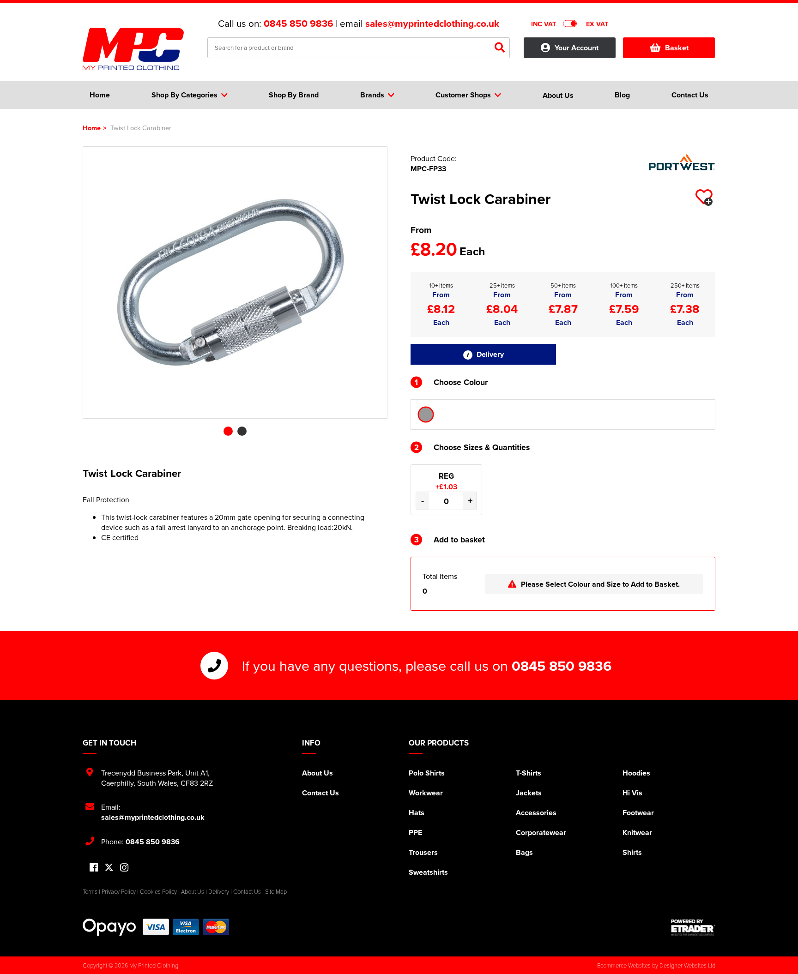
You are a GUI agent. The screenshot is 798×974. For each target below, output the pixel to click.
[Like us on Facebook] (94, 868)
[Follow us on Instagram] (124, 868)
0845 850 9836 (298, 23)
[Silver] (426, 414)
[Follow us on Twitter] (109, 867)
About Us (317, 773)
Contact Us (320, 793)
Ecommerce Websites (624, 965)
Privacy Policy (119, 891)
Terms (90, 891)
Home (92, 127)
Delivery (489, 354)
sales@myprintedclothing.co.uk (432, 23)
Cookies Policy (158, 891)
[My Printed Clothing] (138, 49)
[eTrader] (693, 927)
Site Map (276, 891)
